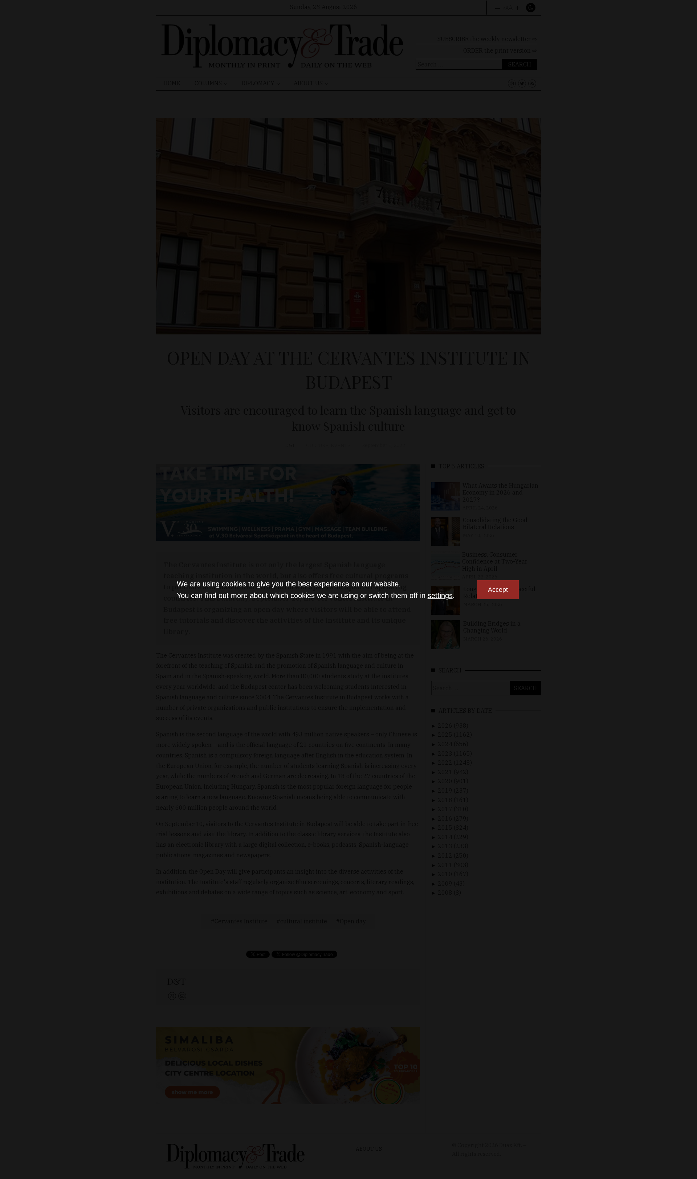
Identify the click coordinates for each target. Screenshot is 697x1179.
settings (440, 595)
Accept (498, 589)
